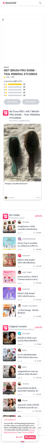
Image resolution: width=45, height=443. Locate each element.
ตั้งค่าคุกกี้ (19, 437)
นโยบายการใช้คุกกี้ (27, 432)
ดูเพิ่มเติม (38, 216)
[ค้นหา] (40, 3)
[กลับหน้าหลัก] (10, 3)
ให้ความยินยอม (30, 437)
